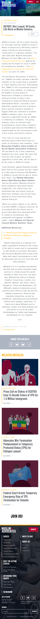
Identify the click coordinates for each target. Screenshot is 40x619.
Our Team (25, 545)
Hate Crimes (7, 540)
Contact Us (25, 551)
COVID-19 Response (9, 567)
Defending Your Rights (10, 577)
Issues (6, 536)
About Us (26, 541)
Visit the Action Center (10, 562)
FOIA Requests (8, 587)
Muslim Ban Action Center (9, 570)
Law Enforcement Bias (10, 548)
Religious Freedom (9, 545)
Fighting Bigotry (8, 551)
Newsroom (7, 591)
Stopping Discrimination (10, 557)
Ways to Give (27, 536)
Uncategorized (8, 35)
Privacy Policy (12, 616)
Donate (31, 2)
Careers (24, 548)
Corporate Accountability (11, 554)
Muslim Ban (12, 23)
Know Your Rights (8, 582)
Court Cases (7, 584)
